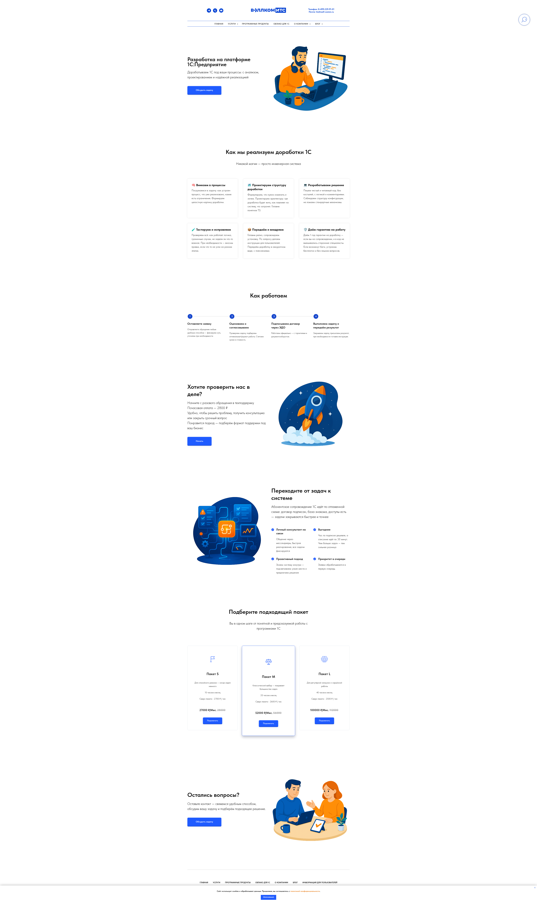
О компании (281, 882)
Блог (295, 882)
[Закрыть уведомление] (535, 887)
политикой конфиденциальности (305, 891)
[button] (204, 90)
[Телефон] (215, 12)
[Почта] (221, 12)
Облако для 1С (281, 24)
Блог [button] (318, 24)
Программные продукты (255, 24)
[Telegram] (209, 12)
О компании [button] (301, 24)
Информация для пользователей (319, 882)
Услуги (232, 24)
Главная (218, 24)
